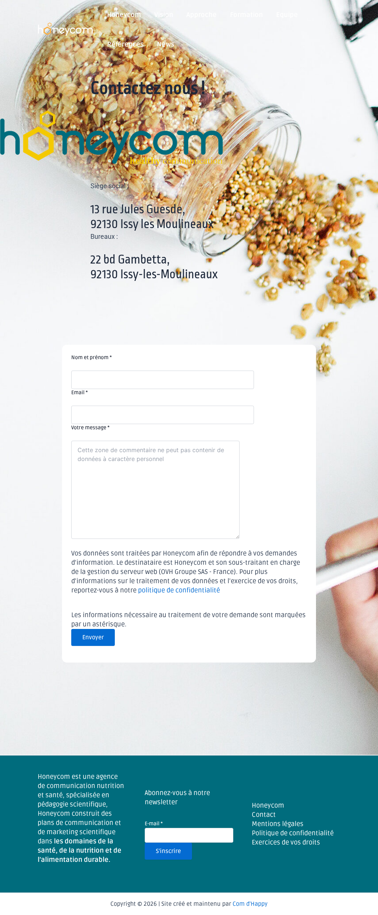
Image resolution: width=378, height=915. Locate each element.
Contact (264, 815)
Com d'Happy (250, 904)
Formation (246, 15)
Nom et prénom (91, 357)
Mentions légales (277, 824)
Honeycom (124, 15)
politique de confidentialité (179, 590)
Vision (163, 15)
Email (79, 392)
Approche (201, 15)
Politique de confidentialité (293, 833)
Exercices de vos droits (286, 842)
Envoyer (93, 637)
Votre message (90, 427)
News (165, 44)
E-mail (154, 824)
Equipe (287, 15)
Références (125, 44)
